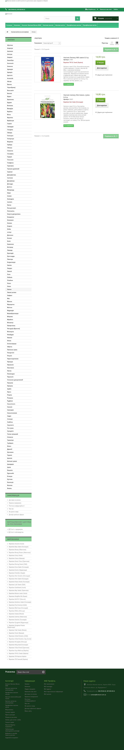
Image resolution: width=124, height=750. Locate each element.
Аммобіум (10, 60)
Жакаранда (10, 190)
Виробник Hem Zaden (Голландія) (18, 579)
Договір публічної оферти (16, 514)
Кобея (9, 229)
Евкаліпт (10, 470)
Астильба (10, 78)
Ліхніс (9, 283)
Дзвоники (10, 235)
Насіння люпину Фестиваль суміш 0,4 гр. (76, 96)
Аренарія (10, 69)
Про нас (11, 509)
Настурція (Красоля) (13, 328)
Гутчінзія (10, 178)
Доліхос (9, 187)
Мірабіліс (10, 319)
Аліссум (9, 54)
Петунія (9, 355)
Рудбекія (10, 401)
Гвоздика (10, 129)
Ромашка (10, 398)
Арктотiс (9, 75)
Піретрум (10, 362)
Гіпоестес (10, 150)
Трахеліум (10, 440)
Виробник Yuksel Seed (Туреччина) (19, 647)
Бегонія (9, 93)
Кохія (9, 241)
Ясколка (9, 485)
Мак (8, 298)
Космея (9, 238)
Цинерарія (10, 464)
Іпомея (9, 196)
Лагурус (9, 268)
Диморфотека (11, 175)
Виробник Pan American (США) (18, 605)
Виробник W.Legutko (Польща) (18, 642)
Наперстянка (11, 325)
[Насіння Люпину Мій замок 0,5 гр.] (47, 69)
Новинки (27, 686)
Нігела (9, 340)
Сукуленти (10, 425)
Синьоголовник (12, 413)
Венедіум (10, 108)
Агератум (10, 48)
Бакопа (9, 84)
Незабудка (10, 334)
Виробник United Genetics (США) (18, 636)
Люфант (9, 295)
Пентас (9, 371)
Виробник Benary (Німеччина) (17, 549)
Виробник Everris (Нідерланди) (18, 570)
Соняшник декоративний (15, 380)
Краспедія (10, 253)
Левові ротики (11, 292)
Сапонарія (10, 410)
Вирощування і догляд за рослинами (19, 523)
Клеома (9, 223)
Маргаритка (10, 304)
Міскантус (10, 322)
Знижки (27, 684)
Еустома (9, 479)
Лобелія (9, 277)
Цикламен (10, 452)
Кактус (9, 205)
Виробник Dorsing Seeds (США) (18, 564)
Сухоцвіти (10, 431)
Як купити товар (13, 511)
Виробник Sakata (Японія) (16, 614)
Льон (8, 274)
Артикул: (66, 59)
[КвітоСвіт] (23, 17)
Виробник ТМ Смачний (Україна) (18, 659)
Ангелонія (10, 63)
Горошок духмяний (13, 169)
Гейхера (9, 132)
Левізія (9, 265)
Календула (10, 199)
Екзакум (9, 476)
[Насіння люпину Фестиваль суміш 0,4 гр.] (47, 106)
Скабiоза (10, 422)
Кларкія (9, 226)
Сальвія (9, 407)
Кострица (10, 247)
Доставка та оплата (14, 500)
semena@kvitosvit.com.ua (98, 694)
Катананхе (10, 220)
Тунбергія (10, 443)
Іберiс (9, 193)
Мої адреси (47, 689)
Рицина (9, 395)
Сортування (38, 43)
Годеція (9, 157)
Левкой (9, 271)
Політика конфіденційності (16, 506)
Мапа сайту (28, 711)
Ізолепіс (9, 202)
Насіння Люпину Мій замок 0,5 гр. (76, 58)
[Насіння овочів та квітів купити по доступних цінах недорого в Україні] (62, 4)
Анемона (10, 66)
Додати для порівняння (104, 75)
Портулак (10, 383)
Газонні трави (9, 722)
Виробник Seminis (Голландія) (17, 619)
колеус (9, 232)
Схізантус (10, 437)
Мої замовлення (49, 684)
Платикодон (11, 374)
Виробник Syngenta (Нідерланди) (18, 622)
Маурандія (10, 310)
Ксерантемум (11, 262)
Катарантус (10, 217)
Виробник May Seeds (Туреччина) (18, 590)
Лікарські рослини (11, 717)
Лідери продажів (30, 689)
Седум (9, 416)
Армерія (9, 72)
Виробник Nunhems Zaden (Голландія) (20, 602)
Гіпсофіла (10, 154)
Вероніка (10, 117)
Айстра (9, 81)
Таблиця (112, 44)
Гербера (9, 144)
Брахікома (10, 99)
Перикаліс (10, 377)
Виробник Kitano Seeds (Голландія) (19, 581)
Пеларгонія (10, 352)
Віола (9, 114)
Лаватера (10, 259)
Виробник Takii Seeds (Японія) (17, 630)
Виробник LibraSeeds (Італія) (17, 587)
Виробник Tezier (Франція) (16, 633)
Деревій (9, 449)
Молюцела (10, 331)
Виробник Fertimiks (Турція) (17, 573)
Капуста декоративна (13, 214)
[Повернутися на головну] (7, 32)
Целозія (9, 458)
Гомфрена (10, 163)
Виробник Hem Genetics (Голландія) (19, 576)
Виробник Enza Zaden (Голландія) (19, 567)
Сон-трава (10, 428)
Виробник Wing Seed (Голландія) (18, 644)
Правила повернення (15, 503)
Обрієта (9, 346)
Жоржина (10, 141)
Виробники (13, 539)
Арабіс (9, 389)
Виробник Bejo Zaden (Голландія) (18, 546)
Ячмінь (9, 488)
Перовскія (10, 365)
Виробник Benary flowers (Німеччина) (19, 552)
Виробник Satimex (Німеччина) (18, 616)
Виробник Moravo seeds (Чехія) (18, 593)
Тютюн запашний (12, 434)
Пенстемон (10, 368)
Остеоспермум (11, 343)
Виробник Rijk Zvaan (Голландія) (18, 608)
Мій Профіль (49, 681)
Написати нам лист (106, 9)
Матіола (9, 307)
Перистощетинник (12, 358)
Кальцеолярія (11, 208)
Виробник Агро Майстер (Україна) (18, 650)
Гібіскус (9, 147)
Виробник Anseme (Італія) (16, 544)
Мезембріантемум (12, 313)
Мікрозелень (9, 709)
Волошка (10, 105)
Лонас (9, 286)
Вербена (9, 111)
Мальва (9, 301)
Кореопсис (10, 244)
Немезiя (9, 337)
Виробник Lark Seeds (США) (17, 584)
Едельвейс (10, 473)
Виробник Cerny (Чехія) (15, 555)
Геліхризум (10, 138)
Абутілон (10, 45)
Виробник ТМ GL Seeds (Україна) (18, 653)
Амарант (9, 57)
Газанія (9, 123)
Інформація (13, 495)
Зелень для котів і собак (13, 720)
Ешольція (10, 482)
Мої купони (47, 694)
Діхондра (10, 184)
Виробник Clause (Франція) (17, 558)
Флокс (9, 446)
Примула (10, 386)
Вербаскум (10, 120)
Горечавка (10, 166)
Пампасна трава (12, 349)
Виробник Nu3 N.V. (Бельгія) (17, 599)
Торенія (9, 455)
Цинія (9, 467)
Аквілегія (10, 51)
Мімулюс (10, 316)
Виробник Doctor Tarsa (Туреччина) (19, 561)
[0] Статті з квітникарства (16, 532)
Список (117, 44)
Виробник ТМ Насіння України (17, 656)
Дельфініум (11, 181)
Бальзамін (10, 90)
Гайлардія (10, 126)
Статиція (10, 419)
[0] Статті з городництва (16, 529)
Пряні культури (10, 714)
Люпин (9, 289)
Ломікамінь (10, 211)
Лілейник (10, 280)
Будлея (9, 102)
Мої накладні (48, 686)
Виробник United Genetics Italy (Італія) (20, 639)
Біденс (9, 96)
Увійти (116, 9)
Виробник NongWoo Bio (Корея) (18, 596)
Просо (9, 392)
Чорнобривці (11, 87)
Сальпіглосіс (11, 404)
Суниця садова (10, 712)
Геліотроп (10, 135)
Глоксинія (10, 160)
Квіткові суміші (12, 461)
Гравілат (9, 172)
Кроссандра (11, 256)
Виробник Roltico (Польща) (17, 611)
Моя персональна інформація (53, 691)
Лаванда (9, 250)
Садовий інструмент (11, 737)
